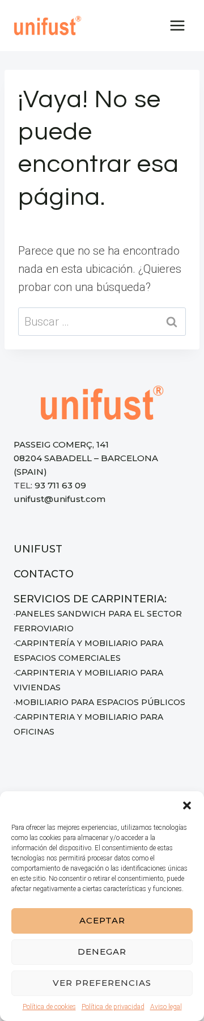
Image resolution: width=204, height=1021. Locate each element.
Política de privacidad (113, 1007)
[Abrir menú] (177, 25)
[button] (187, 805)
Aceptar (102, 920)
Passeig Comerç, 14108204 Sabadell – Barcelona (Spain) (86, 458)
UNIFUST (38, 549)
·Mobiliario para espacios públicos (99, 702)
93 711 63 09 (60, 485)
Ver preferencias (102, 982)
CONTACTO (44, 574)
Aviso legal (166, 1007)
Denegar (102, 951)
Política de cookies (49, 1007)
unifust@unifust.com (59, 498)
